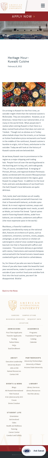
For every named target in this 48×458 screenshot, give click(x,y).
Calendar (33, 342)
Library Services (33, 387)
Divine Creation (14, 403)
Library (33, 383)
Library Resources (33, 390)
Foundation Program (33, 336)
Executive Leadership (14, 361)
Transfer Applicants (14, 336)
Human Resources (14, 371)
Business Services (15, 319)
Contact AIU (14, 374)
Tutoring (14, 429)
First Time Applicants (14, 332)
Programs (33, 332)
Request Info (34, 319)
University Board (14, 365)
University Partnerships (33, 361)
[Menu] (43, 5)
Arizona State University (33, 367)
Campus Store (29, 315)
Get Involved (14, 419)
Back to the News (10, 290)
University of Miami (33, 364)
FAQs (14, 345)
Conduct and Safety (14, 435)
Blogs (14, 387)
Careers (15, 315)
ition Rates (15, 342)
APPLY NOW (22, 16)
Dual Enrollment (14, 348)
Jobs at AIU (14, 368)
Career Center (14, 432)
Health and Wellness (14, 426)
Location (23, 323)
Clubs (14, 422)
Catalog (33, 339)
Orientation (14, 416)
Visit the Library (33, 394)
